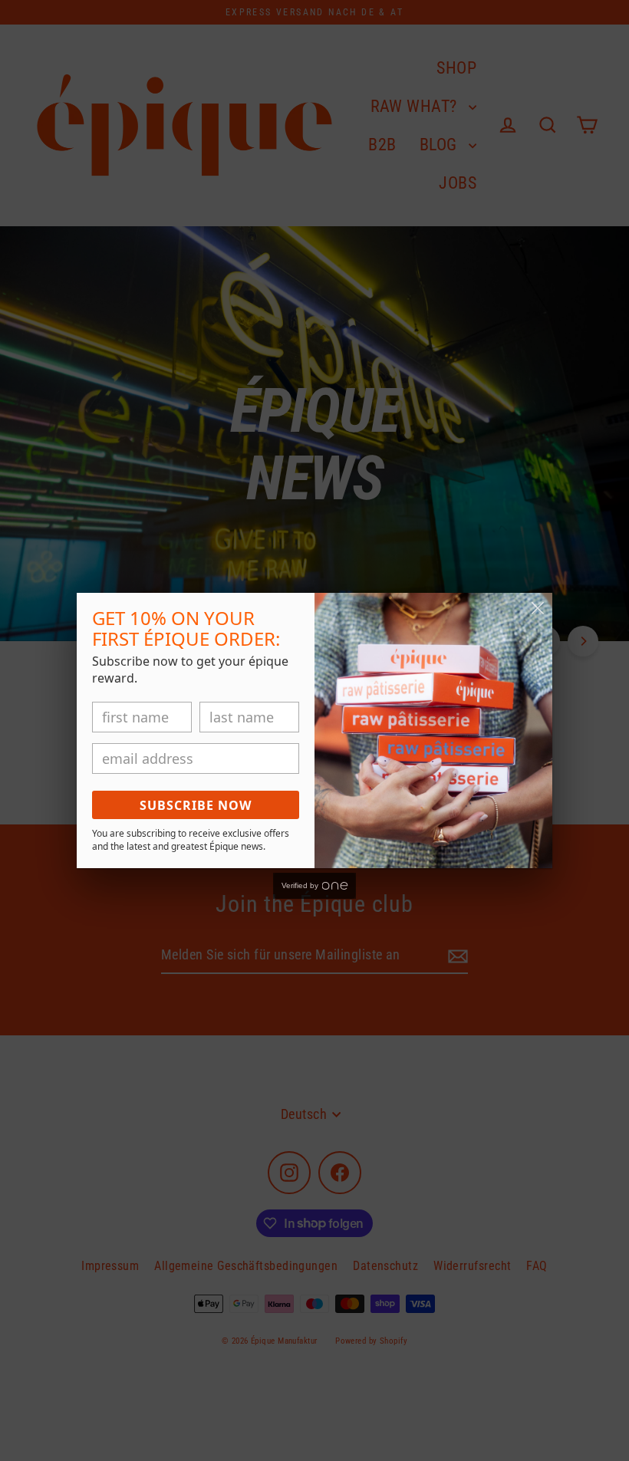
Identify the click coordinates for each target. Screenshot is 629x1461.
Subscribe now (196, 805)
